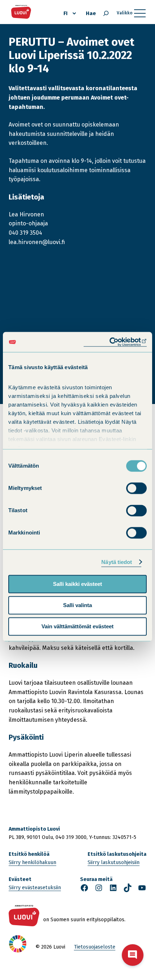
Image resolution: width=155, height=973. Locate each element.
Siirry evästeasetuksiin (35, 888)
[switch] (136, 488)
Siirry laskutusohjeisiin (114, 862)
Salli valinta (77, 605)
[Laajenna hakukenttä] (106, 13)
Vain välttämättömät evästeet (77, 626)
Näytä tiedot (116, 562)
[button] (132, 955)
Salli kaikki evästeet (77, 584)
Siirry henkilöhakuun (32, 862)
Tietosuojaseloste (94, 947)
